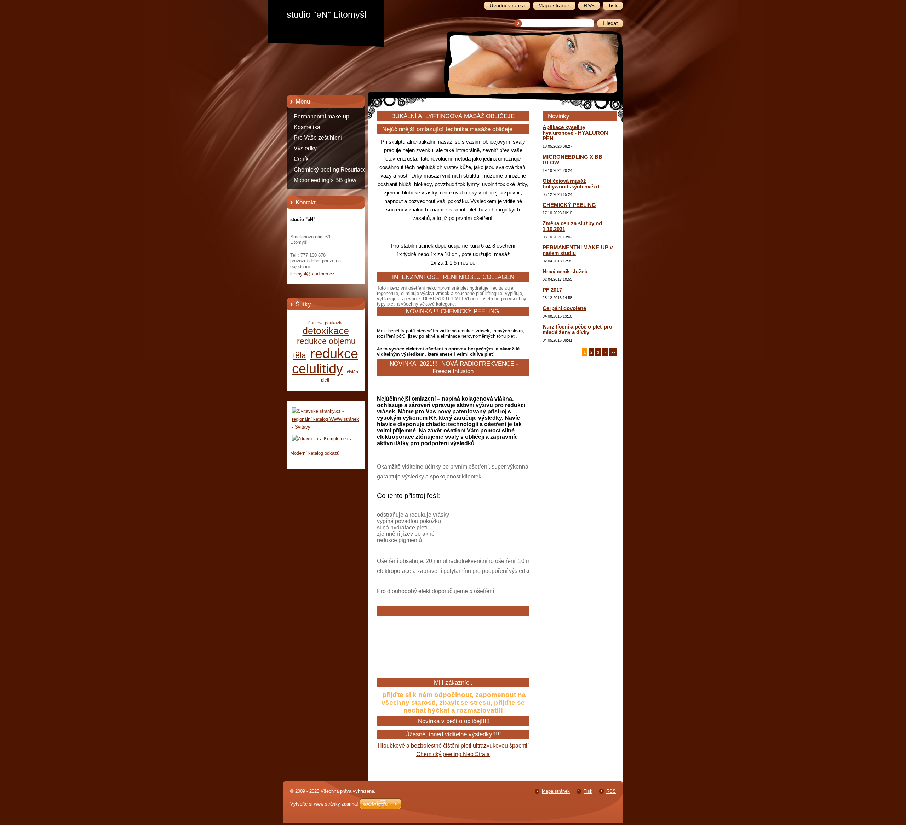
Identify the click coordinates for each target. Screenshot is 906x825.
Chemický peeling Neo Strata (453, 754)
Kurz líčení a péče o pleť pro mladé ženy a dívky (577, 329)
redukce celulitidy (325, 361)
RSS (611, 791)
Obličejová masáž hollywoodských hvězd (571, 184)
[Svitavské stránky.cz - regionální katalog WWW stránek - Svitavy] (325, 427)
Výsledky (305, 148)
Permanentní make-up (321, 117)
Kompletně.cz (338, 438)
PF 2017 (552, 290)
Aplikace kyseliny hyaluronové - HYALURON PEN (575, 132)
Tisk (588, 791)
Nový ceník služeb (565, 271)
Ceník (301, 159)
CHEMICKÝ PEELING (569, 205)
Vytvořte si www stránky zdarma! (324, 804)
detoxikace (326, 330)
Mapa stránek (556, 791)
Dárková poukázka (326, 322)
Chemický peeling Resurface (330, 170)
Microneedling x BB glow (325, 180)
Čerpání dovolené (564, 308)
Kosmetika (307, 127)
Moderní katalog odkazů (314, 453)
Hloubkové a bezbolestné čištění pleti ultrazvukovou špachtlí (453, 746)
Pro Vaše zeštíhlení (318, 138)
